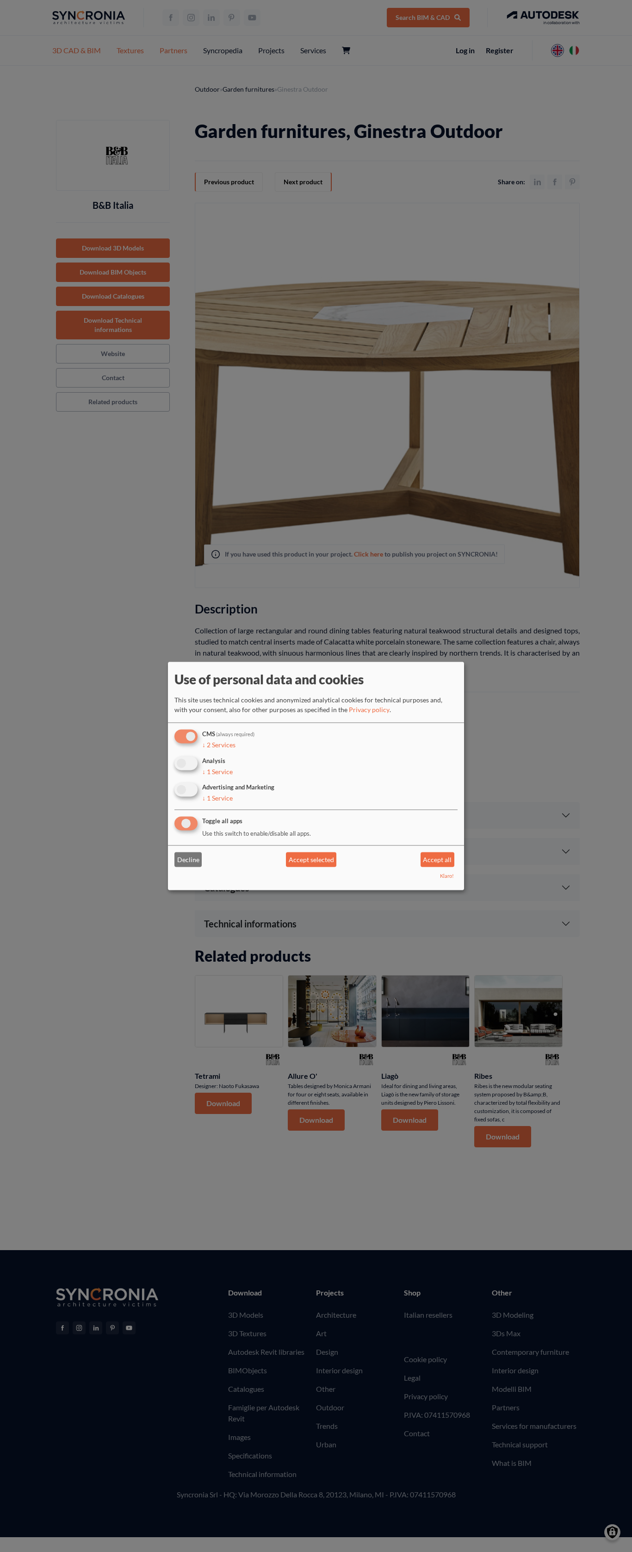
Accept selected (311, 860)
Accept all (437, 860)
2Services (218, 745)
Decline (188, 860)
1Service (217, 772)
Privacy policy (369, 709)
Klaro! (447, 876)
